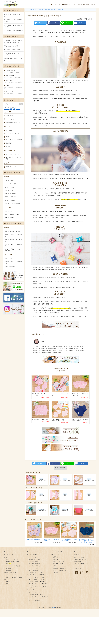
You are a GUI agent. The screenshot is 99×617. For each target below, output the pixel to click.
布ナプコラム (8, 211)
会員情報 (86, 4)
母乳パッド (9, 581)
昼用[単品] (9, 143)
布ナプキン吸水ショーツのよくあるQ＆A (13, 249)
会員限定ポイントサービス (60, 566)
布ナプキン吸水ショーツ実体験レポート (13, 262)
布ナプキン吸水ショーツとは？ (13, 231)
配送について (56, 559)
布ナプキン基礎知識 (32, 554)
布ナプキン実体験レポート (12, 214)
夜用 (14, 109)
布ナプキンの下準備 (10, 193)
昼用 (11, 109)
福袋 (7, 136)
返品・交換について (58, 563)
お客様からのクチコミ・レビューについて (13, 93)
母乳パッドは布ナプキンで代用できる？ (13, 54)
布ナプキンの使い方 (10, 197)
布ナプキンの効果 (9, 187)
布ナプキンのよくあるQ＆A (12, 203)
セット (18, 109)
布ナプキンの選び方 (10, 190)
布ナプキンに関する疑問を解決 (12, 76)
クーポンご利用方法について (60, 570)
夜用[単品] (9, 146)
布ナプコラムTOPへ (60, 468)
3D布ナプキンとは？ (10, 184)
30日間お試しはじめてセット (14, 122)
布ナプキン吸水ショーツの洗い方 (13, 245)
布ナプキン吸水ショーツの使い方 (13, 240)
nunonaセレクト (11, 119)
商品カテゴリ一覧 (8, 554)
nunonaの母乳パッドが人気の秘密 (13, 59)
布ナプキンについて (67, 4)
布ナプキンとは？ (9, 180)
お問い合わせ (77, 561)
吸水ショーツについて (56, 4)
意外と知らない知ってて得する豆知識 (13, 87)
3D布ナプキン (10, 115)
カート (93, 4)
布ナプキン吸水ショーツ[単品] (13, 158)
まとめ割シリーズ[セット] (13, 133)
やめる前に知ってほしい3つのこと (13, 15)
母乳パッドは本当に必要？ (11, 46)
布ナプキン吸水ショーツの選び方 (13, 235)
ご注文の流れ (56, 557)
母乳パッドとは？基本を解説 (12, 49)
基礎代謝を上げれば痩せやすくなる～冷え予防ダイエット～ (13, 41)
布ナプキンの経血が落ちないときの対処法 (13, 26)
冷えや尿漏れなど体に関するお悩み (13, 81)
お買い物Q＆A (56, 572)
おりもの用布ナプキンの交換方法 (13, 30)
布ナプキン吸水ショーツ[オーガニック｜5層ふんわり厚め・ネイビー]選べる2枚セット (86, 541)
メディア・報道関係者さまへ (81, 563)
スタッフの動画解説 (10, 217)
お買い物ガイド (77, 4)
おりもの (6, 109)
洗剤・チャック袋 (11, 167)
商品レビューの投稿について (60, 568)
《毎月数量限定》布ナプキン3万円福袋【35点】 (69, 540)
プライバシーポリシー (80, 557)
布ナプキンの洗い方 (10, 200)
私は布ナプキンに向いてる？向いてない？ (13, 20)
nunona (53, 607)
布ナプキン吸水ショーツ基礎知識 (35, 574)
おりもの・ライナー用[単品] (14, 140)
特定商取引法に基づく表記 (81, 559)
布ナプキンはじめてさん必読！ (12, 71)
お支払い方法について (58, 561)
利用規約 (76, 554)
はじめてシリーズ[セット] (13, 130)
